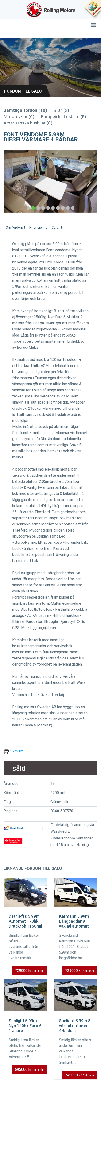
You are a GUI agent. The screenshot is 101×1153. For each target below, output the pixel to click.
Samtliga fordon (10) (25, 110)
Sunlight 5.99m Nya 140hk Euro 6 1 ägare (25, 1025)
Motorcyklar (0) (19, 116)
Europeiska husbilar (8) (63, 116)
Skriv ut (16, 751)
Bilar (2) (61, 110)
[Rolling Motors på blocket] (92, 9)
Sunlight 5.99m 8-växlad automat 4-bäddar (75, 1025)
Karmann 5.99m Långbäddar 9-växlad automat (74, 921)
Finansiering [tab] (38, 227)
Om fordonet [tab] (15, 227)
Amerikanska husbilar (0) (28, 123)
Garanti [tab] (57, 227)
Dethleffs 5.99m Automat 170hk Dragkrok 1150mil (25, 921)
